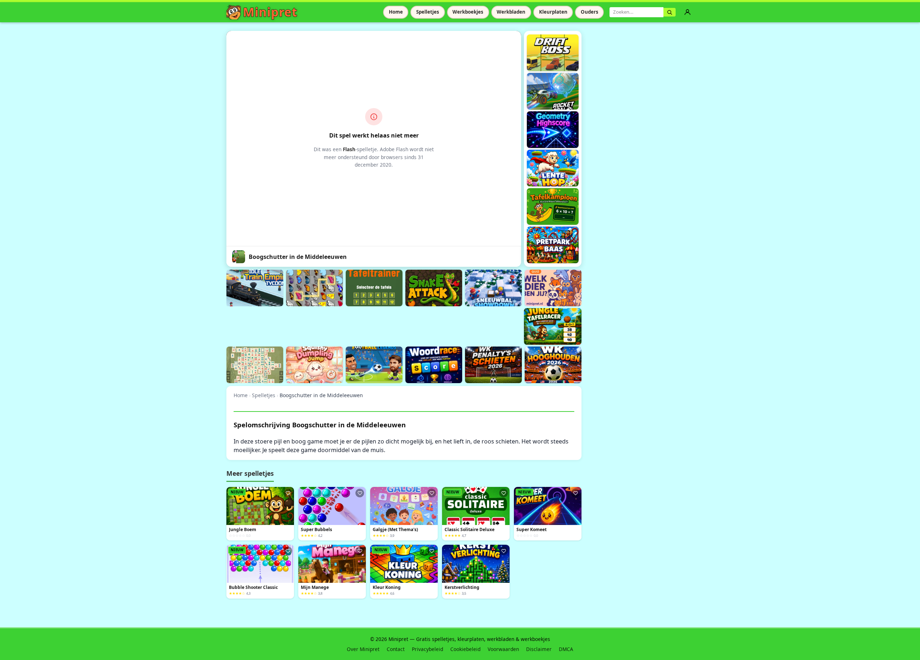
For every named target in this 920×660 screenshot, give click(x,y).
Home (396, 12)
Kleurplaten (553, 12)
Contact (396, 649)
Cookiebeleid (465, 649)
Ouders (589, 12)
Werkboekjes (467, 12)
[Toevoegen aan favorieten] (288, 493)
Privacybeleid (427, 649)
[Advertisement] (357, 325)
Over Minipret (363, 649)
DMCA (566, 649)
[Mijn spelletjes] (687, 12)
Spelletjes (427, 12)
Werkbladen (511, 12)
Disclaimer (539, 649)
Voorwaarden (503, 649)
